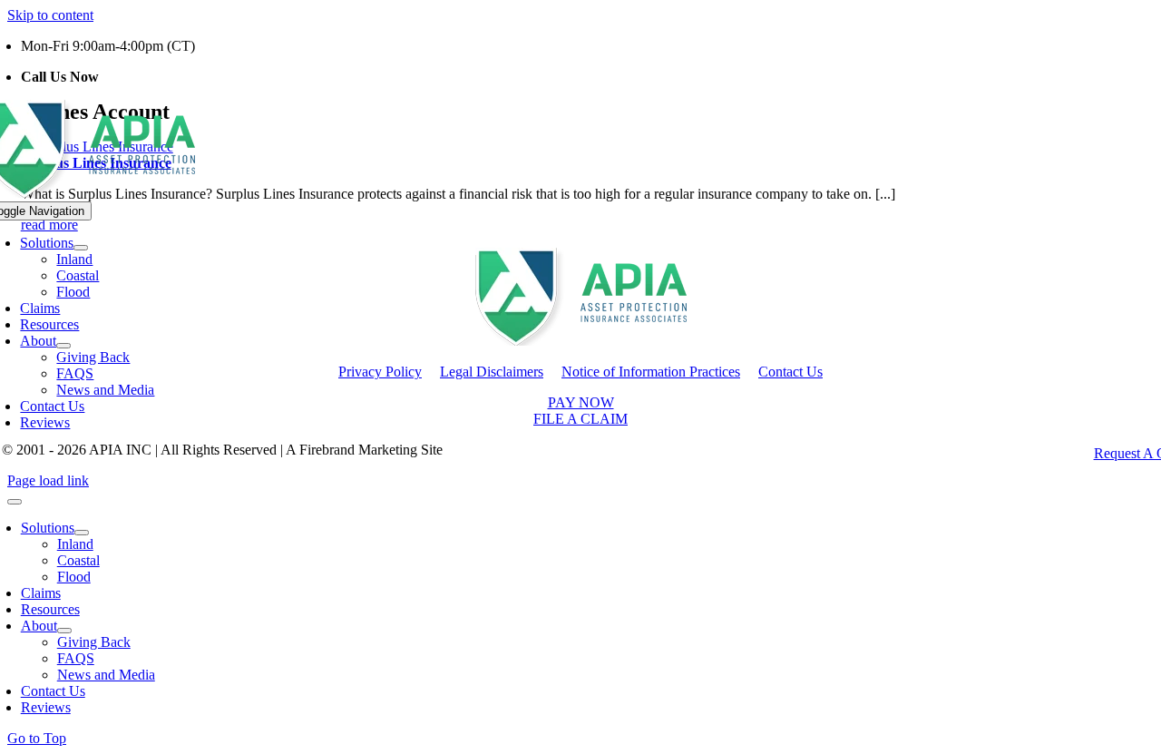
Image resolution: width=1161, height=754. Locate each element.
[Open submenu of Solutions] (80, 247)
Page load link (48, 480)
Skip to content (50, 15)
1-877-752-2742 (149, 76)
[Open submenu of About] (63, 345)
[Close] (14, 501)
